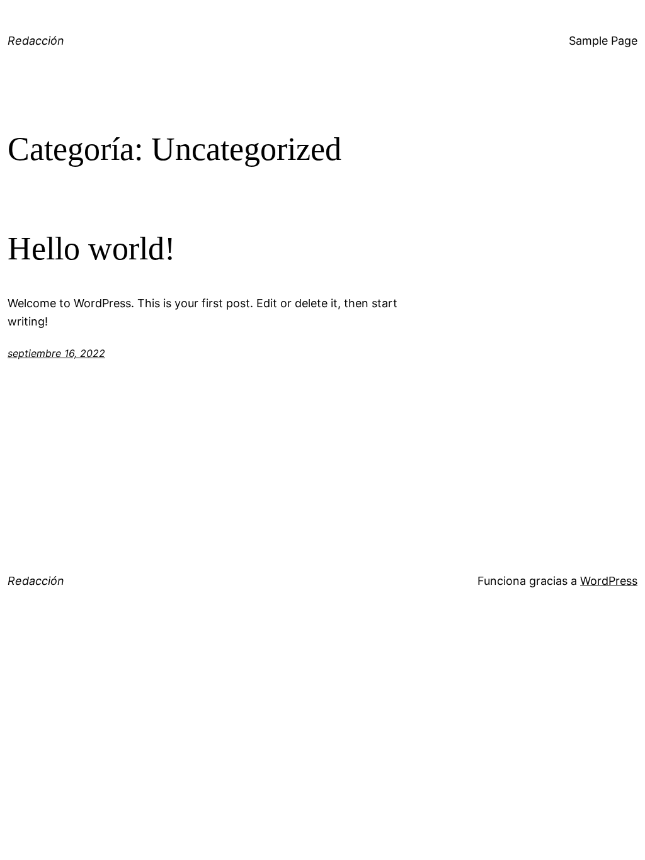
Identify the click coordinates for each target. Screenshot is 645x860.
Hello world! (91, 248)
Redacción (36, 40)
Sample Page (603, 40)
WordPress (608, 580)
